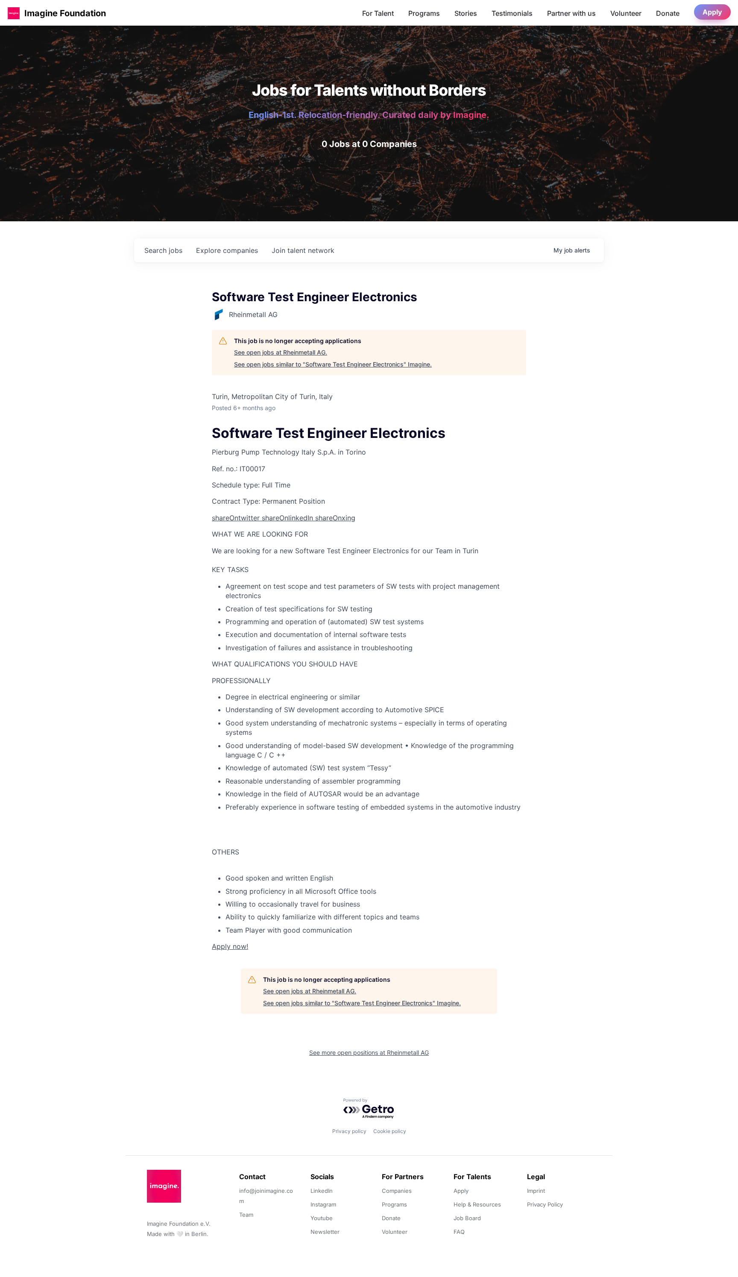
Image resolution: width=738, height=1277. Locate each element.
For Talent (378, 13)
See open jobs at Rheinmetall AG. (280, 352)
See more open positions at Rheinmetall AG (369, 1052)
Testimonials (512, 13)
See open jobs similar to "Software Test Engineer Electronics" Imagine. (333, 364)
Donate (667, 13)
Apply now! (230, 946)
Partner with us (571, 13)
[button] (13, 13)
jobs (163, 250)
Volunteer (625, 13)
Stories (465, 13)
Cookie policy (389, 1131)
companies (227, 250)
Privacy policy (349, 1131)
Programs (424, 13)
